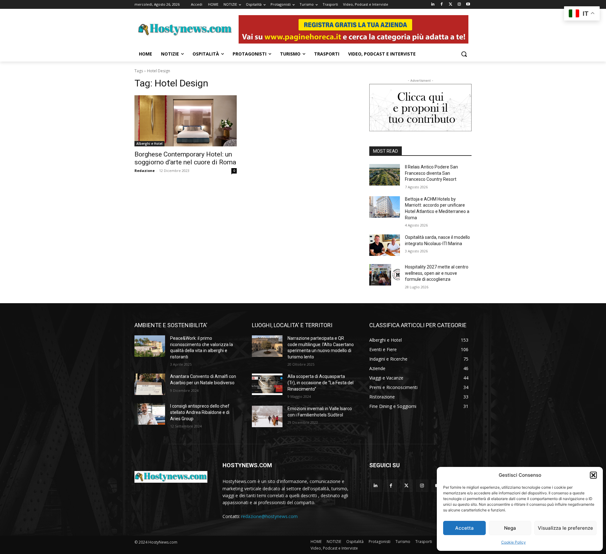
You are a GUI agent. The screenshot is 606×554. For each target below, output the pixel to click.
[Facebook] (441, 4)
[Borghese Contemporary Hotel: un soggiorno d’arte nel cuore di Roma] (185, 120)
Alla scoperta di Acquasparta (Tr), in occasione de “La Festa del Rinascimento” (321, 382)
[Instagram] (459, 4)
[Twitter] (450, 4)
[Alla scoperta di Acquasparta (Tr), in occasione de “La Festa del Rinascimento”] (267, 384)
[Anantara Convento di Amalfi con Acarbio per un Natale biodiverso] (149, 384)
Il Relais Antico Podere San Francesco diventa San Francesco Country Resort (431, 173)
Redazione (144, 170)
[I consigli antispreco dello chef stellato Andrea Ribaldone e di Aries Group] (149, 414)
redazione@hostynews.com (269, 516)
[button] (593, 475)
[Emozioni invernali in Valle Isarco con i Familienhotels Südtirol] (267, 416)
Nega (510, 528)
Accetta (464, 528)
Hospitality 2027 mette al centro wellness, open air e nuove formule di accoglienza (436, 273)
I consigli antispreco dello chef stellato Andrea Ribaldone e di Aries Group (199, 412)
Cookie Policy (513, 542)
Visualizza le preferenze (565, 528)
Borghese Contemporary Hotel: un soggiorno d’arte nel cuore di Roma (185, 158)
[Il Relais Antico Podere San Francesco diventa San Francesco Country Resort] (384, 175)
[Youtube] (468, 4)
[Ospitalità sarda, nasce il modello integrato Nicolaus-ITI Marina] (384, 245)
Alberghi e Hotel (149, 143)
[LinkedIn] (433, 4)
